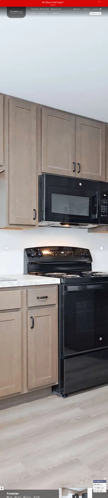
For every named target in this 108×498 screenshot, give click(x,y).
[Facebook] (100, 9)
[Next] (101, 248)
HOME (33, 13)
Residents (86, 9)
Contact (95, 9)
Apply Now (76, 9)
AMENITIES (56, 13)
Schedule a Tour (95, 13)
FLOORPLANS (43, 13)
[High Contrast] (2, 488)
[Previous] (6, 248)
